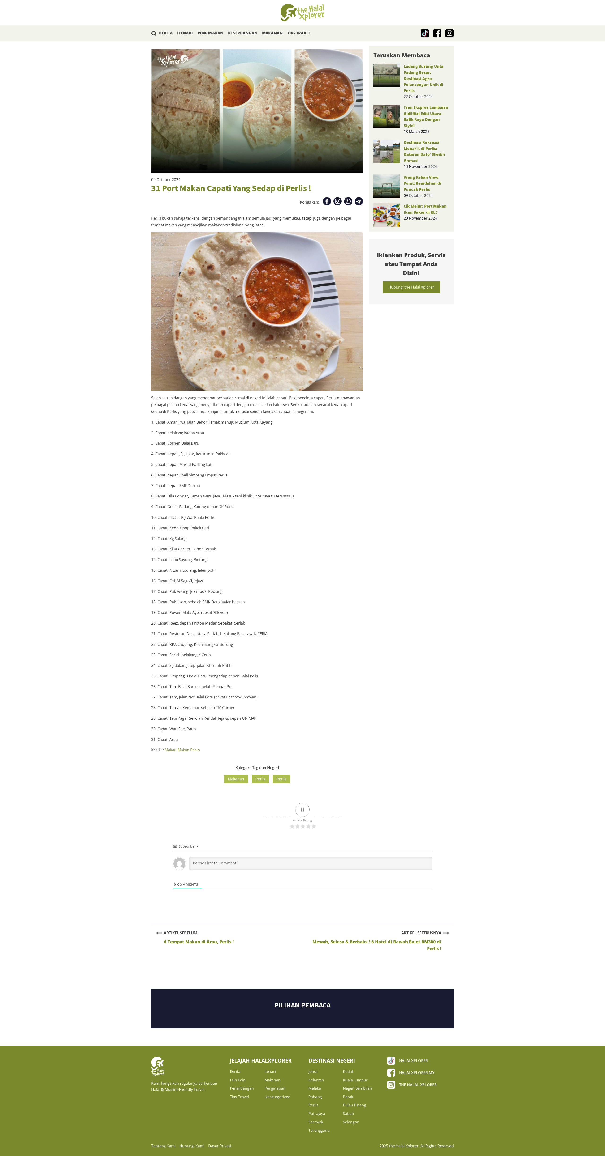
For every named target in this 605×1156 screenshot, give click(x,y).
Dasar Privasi (219, 1145)
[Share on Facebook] (327, 202)
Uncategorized (277, 1096)
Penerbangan (242, 1088)
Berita (235, 1071)
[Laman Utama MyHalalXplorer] (302, 12)
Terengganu (319, 1130)
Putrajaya (316, 1113)
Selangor (351, 1122)
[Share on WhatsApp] (348, 202)
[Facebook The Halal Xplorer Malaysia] (437, 33)
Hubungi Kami (191, 1145)
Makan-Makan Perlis (182, 749)
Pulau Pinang (354, 1105)
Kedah (348, 1071)
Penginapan (274, 1088)
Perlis (260, 779)
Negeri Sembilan (357, 1088)
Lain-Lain (238, 1080)
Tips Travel (239, 1096)
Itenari (270, 1071)
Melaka (314, 1088)
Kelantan (316, 1080)
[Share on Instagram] (337, 202)
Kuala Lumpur (355, 1080)
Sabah (348, 1113)
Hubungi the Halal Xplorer (411, 287)
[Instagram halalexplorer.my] (449, 33)
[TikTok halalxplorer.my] (425, 33)
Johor (313, 1071)
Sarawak (315, 1122)
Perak (348, 1096)
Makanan (236, 779)
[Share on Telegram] (359, 202)
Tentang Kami (163, 1145)
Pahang (315, 1096)
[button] (154, 33)
